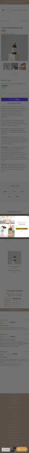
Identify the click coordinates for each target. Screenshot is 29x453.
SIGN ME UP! (22, 228)
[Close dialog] (28, 216)
